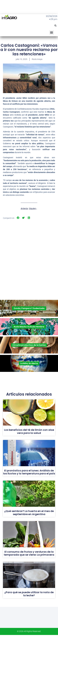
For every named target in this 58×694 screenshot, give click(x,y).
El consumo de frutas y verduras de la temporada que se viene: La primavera (29, 553)
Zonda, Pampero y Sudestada (29, 308)
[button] (55, 25)
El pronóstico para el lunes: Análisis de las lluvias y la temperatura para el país (29, 472)
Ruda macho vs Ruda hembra (29, 326)
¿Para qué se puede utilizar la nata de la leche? (29, 593)
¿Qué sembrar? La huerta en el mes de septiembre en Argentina (29, 512)
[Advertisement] (29, 251)
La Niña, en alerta (29, 363)
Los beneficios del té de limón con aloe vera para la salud (29, 431)
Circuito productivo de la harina (29, 345)
